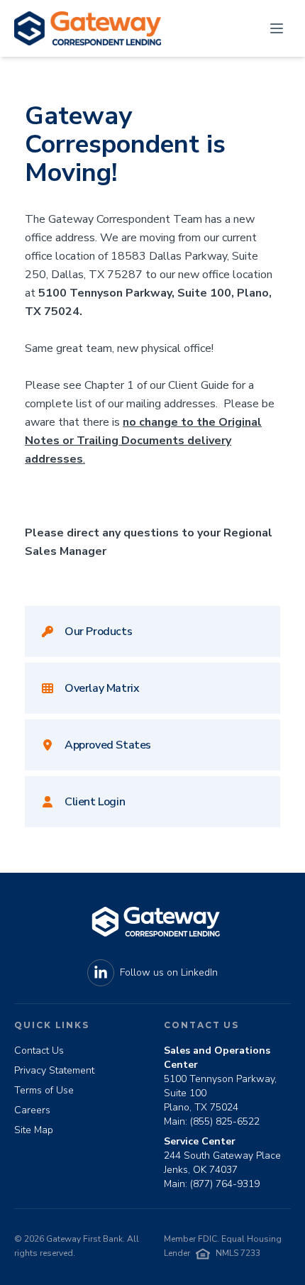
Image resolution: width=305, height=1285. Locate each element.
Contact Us (39, 1050)
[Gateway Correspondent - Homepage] (87, 28)
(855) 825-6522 (225, 1121)
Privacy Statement (54, 1070)
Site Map (33, 1130)
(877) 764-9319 (225, 1184)
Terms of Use (44, 1090)
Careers (32, 1110)
